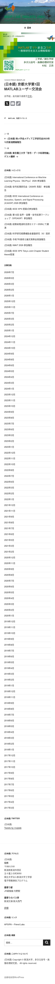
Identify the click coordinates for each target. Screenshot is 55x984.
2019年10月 (9, 633)
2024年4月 (9, 376)
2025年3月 (9, 318)
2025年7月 (9, 312)
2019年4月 (9, 668)
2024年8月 (9, 359)
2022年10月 (9, 464)
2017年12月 (9, 755)
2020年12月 (9, 557)
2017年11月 (9, 761)
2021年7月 (9, 528)
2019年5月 (9, 662)
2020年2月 (9, 609)
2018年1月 (9, 749)
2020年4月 (9, 598)
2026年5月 (9, 277)
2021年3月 (9, 545)
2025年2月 (9, 324)
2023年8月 (9, 417)
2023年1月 (9, 446)
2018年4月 (9, 731)
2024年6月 (9, 365)
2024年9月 (9, 353)
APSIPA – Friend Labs (14, 924)
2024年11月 (9, 342)
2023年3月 (9, 435)
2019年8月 (9, 644)
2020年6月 (9, 586)
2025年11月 (9, 307)
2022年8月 (9, 470)
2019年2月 (9, 679)
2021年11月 (9, 510)
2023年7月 (9, 423)
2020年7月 (9, 580)
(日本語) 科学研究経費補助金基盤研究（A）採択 (27, 233)
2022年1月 (9, 499)
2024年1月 (9, 388)
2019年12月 (9, 621)
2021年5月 (9, 539)
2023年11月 (9, 400)
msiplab (21, 80)
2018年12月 (9, 691)
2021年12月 (9, 505)
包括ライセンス (21, 118)
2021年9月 (9, 516)
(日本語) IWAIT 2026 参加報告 (18, 245)
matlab (11, 118)
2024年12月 (9, 336)
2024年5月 (9, 371)
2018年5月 (9, 726)
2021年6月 (9, 534)
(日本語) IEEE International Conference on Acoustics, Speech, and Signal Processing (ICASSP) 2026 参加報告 (23, 199)
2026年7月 (9, 272)
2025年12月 (9, 301)
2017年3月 (9, 807)
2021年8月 (9, 522)
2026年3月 (9, 283)
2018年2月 (9, 743)
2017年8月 (9, 778)
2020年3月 (9, 603)
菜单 (29, 27)
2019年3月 (9, 673)
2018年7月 (9, 714)
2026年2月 (9, 289)
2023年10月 (9, 405)
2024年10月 (9, 347)
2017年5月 (9, 796)
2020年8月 (9, 574)
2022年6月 (9, 481)
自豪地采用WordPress (14, 977)
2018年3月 (9, 737)
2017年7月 (9, 784)
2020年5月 (9, 592)
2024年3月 (9, 382)
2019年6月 (9, 656)
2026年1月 (9, 295)
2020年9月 (9, 568)
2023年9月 (9, 411)
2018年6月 (9, 720)
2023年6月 (9, 429)
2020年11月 (9, 563)
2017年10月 (9, 766)
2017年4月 (9, 801)
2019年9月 (9, 638)
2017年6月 (9, 790)
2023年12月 (9, 394)
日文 (30, 96)
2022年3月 (9, 487)
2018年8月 (9, 708)
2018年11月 (9, 697)
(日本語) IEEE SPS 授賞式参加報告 (21, 208)
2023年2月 (9, 440)
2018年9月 (9, 702)
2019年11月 (9, 627)
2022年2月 (9, 493)
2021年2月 (9, 551)
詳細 (6, 907)
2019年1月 (9, 685)
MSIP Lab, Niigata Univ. (25, 16)
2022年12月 (9, 452)
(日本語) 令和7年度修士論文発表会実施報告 (24, 239)
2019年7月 (9, 650)
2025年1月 (9, 330)
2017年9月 (9, 772)
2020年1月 (9, 615)
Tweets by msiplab (12, 827)
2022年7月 (9, 475)
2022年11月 (9, 458)
